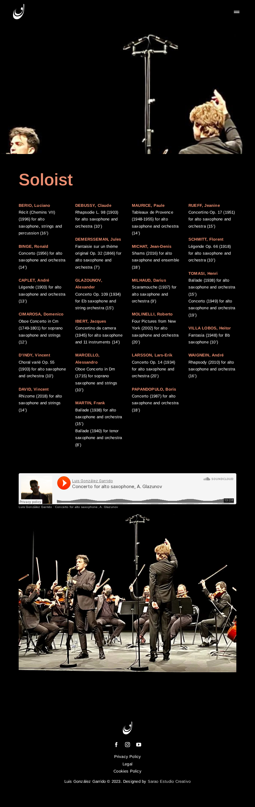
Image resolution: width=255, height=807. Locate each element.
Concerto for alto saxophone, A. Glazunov (86, 507)
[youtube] (138, 744)
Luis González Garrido (35, 507)
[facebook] (116, 744)
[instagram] (127, 744)
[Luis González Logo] (18, 4)
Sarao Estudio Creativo (169, 781)
